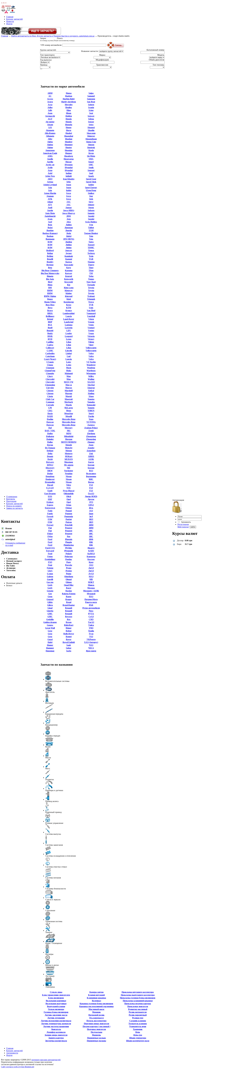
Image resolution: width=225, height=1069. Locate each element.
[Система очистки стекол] (47, 861)
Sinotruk (91, 147)
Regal (68, 602)
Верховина (91, 476)
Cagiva (50, 345)
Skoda (91, 150)
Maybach (68, 402)
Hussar (68, 162)
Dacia (50, 413)
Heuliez (68, 107)
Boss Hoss (50, 305)
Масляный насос (96, 1009)
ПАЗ (91, 596)
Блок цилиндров (56, 998)
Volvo (91, 353)
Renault (68, 608)
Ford (50, 539)
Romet (69, 636)
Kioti (69, 299)
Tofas (91, 276)
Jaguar (68, 207)
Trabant (91, 296)
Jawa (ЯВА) (68, 210)
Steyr (91, 202)
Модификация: (102, 60)
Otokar (68, 508)
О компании (11, 496)
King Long (68, 288)
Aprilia (50, 162)
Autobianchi (50, 216)
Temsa (91, 250)
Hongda (68, 125)
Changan (50, 368)
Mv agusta (68, 465)
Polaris (69, 554)
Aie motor (50, 122)
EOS (50, 496)
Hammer (50, 648)
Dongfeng (50, 476)
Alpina (50, 145)
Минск (91, 585)
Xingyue (91, 388)
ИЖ (91, 542)
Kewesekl (68, 282)
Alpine (50, 147)
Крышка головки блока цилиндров (96, 1003)
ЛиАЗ (91, 568)
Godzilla (50, 619)
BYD (50, 339)
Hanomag (50, 651)
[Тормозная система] (47, 916)
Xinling (91, 393)
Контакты (10, 499)
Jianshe (68, 230)
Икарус (91, 548)
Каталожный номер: (156, 50)
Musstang (68, 462)
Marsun (68, 393)
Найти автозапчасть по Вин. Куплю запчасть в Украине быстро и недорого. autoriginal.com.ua (52, 36)
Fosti (50, 554)
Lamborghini (68, 313)
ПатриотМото (91, 599)
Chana (50, 365)
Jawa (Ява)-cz (68, 213)
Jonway (68, 250)
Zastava (91, 425)
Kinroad (68, 296)
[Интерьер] (47, 697)
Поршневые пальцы (96, 1041)
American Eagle (50, 153)
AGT (50, 119)
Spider (91, 185)
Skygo (91, 153)
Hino (69, 110)
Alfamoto (50, 136)
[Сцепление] (47, 905)
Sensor (91, 122)
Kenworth (68, 279)
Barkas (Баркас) (50, 233)
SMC (91, 165)
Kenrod (68, 276)
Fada (50, 511)
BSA (50, 325)
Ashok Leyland (50, 185)
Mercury (69, 428)
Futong (50, 568)
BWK (50, 336)
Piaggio (68, 542)
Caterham (50, 356)
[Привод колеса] (47, 796)
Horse (68, 130)
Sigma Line (91, 142)
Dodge (50, 473)
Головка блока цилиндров (56, 1012)
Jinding (68, 242)
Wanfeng (91, 368)
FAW (50, 519)
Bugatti (50, 330)
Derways (50, 462)
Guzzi (50, 639)
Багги (91, 462)
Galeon (50, 576)
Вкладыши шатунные (56, 1003)
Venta (91, 325)
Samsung (91, 99)
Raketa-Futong (68, 594)
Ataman (50, 196)
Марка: (102, 55)
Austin (50, 210)
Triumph (91, 299)
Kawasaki (68, 265)
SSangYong (91, 190)
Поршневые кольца (96, 1038)
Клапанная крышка (96, 998)
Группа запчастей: (48, 50)
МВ (91, 579)
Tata (91, 236)
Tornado (91, 285)
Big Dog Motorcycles (50, 273)
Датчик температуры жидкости (56, 1023)
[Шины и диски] (47, 959)
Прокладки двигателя (137, 1006)
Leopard (69, 336)
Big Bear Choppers (50, 270)
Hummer (69, 145)
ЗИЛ (91, 519)
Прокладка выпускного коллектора (138, 995)
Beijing (50, 256)
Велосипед (91, 473)
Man (69, 376)
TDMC (91, 247)
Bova (50, 308)
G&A (50, 571)
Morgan (68, 439)
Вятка (91, 482)
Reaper (68, 599)
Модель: (161, 55)
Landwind (68, 322)
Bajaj (50, 227)
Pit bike (68, 548)
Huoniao (68, 150)
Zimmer (91, 442)
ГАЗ (91, 485)
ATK (50, 199)
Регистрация (183, 524)
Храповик (137, 1029)
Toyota (91, 288)
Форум (9, 24)
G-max (50, 574)
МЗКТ (91, 582)
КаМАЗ (91, 554)
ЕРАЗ (91, 505)
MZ (68, 468)
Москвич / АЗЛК (91, 591)
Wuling (91, 379)
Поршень (96, 1035)
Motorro (68, 453)
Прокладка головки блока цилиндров (137, 998)
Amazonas (50, 150)
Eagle (50, 491)
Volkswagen (91, 348)
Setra (91, 125)
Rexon (68, 622)
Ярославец (91, 651)
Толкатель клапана (138, 1023)
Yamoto (91, 408)
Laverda (68, 328)
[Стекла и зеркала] (49, 894)
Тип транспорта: (47, 55)
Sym (91, 225)
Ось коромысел (96, 1018)
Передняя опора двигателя (96, 1023)
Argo (50, 170)
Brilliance (50, 316)
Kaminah (69, 256)
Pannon (68, 513)
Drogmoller (50, 482)
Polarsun (69, 556)
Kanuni (68, 259)
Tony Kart (91, 282)
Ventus (91, 330)
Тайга (91, 625)
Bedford (50, 250)
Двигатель (56, 1029)
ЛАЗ (91, 565)
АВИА (91, 456)
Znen (91, 445)
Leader (68, 333)
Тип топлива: (159, 65)
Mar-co (68, 385)
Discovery (50, 468)
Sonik (91, 167)
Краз (91, 562)
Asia (50, 187)
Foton (50, 556)
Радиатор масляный (137, 1009)
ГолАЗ (91, 493)
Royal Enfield (69, 642)
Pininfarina (69, 545)
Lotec (68, 362)
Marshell (69, 390)
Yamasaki (91, 405)
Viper (91, 345)
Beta (50, 268)
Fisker (50, 533)
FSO (50, 562)
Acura (50, 102)
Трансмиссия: (102, 65)
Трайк (91, 631)
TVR (91, 305)
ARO (50, 179)
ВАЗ (91, 471)
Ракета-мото (91, 602)
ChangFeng (50, 370)
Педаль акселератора (96, 1021)
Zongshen (91, 451)
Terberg (91, 253)
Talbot (91, 227)
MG (68, 431)
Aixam (50, 125)
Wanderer (91, 365)
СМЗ (91, 619)
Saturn (91, 104)
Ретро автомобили (91, 608)
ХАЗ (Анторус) (91, 642)
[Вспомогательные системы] (48, 675)
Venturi (91, 328)
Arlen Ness (50, 176)
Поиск (66, 39)
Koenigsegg (69, 302)
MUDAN (69, 459)
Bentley (50, 262)
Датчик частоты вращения (56, 1026)
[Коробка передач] (47, 730)
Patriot (69, 519)
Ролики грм (137, 1018)
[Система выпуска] (47, 828)
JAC (69, 202)
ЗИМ (91, 525)
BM (50, 288)
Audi (50, 207)
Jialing (69, 225)
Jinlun (68, 247)
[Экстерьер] (50, 970)
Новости (10, 21)
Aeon (50, 113)
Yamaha (91, 402)
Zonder (91, 448)
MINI (68, 433)
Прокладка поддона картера (137, 1003)
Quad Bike (68, 585)
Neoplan (68, 473)
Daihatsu (50, 436)
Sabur (68, 648)
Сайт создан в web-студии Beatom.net (17, 1067)
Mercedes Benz (68, 419)
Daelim (50, 419)
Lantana (68, 325)
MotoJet (68, 448)
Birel (50, 282)
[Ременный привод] (47, 806)
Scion (91, 110)
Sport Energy (91, 187)
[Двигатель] (48, 686)
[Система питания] (48, 872)
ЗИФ (91, 539)
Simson (91, 145)
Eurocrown (50, 508)
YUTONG (91, 422)
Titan (91, 270)
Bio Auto (50, 279)
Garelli (50, 579)
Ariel (50, 173)
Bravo (50, 310)
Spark (91, 176)
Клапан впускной (96, 995)
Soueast (91, 170)
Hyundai (69, 167)
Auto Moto (50, 213)
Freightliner (50, 559)
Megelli (68, 416)
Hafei (50, 642)
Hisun (68, 113)
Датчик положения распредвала (56, 1021)
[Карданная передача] (49, 708)
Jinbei (68, 236)
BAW (50, 242)
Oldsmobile (69, 493)
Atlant (50, 202)
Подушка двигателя (96, 1029)
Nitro (68, 485)
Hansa (68, 93)
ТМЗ (91, 628)
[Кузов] (49, 741)
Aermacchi (50, 116)
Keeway (68, 273)
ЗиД (91, 516)
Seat (91, 113)
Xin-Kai (91, 385)
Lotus (68, 365)
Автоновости (12, 1053)
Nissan (69, 476)
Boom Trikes (50, 302)
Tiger (91, 268)
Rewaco (68, 616)
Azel (50, 222)
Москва (91, 588)
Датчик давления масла (56, 1015)
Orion (68, 505)
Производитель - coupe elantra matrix (114, 36)
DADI (50, 416)
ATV (50, 205)
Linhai (69, 353)
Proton (69, 571)
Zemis (91, 431)
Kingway (69, 290)
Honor (68, 127)
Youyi (91, 413)
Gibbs (50, 602)
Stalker (91, 193)
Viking (91, 342)
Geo (50, 594)
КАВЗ (91, 551)
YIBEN (91, 411)
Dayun (50, 445)
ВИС (91, 479)
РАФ (91, 605)
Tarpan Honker (91, 233)
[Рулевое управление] (47, 817)
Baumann (50, 239)
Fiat (50, 528)
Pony (68, 562)
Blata (50, 285)
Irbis (69, 182)
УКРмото (91, 639)
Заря (91, 513)
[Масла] (47, 752)
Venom (91, 322)
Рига (91, 611)
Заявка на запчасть (14, 508)
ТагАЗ (91, 622)
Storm (91, 207)
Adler (50, 107)
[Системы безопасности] (47, 883)
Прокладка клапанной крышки (138, 1001)
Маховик (96, 1012)
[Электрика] (48, 981)
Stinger (91, 205)
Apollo (50, 159)
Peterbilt (68, 525)
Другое (91, 499)
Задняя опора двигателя (56, 1035)
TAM (91, 230)
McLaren (68, 408)
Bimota (50, 276)
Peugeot (68, 528)
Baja (50, 225)
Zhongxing (91, 439)
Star (91, 196)
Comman (50, 402)
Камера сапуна (96, 992)
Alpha (50, 142)
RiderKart (68, 625)
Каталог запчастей (14, 19)
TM (91, 273)
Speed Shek (91, 182)
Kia (68, 285)
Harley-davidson (68, 102)
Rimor (68, 628)
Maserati (69, 399)
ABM (50, 93)
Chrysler (50, 388)
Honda (69, 119)
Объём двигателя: (157, 60)
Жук (91, 508)
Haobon (68, 96)
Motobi (68, 445)
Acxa (50, 104)
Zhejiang (91, 433)
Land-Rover (68, 319)
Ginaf (50, 608)
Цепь (137, 1032)
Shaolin (91, 130)
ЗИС (91, 531)
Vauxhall (91, 316)
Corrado (50, 405)
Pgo (68, 536)
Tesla (91, 256)
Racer (68, 588)
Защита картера (56, 1038)
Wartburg (91, 370)
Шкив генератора (137, 1038)
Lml (68, 356)
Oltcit (68, 496)
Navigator (68, 471)
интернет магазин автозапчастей (46, 1060)
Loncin (68, 359)
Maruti (68, 396)
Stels (91, 199)
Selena (91, 119)
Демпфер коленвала (56, 1032)
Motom (68, 451)
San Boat (91, 102)
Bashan (50, 236)
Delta (50, 453)
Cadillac (50, 342)
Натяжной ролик (96, 1015)
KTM (68, 308)
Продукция (11, 501)
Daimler (50, 439)
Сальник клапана (137, 1021)
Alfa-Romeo (50, 133)
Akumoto (50, 130)
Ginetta (50, 611)
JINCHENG (68, 239)
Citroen (50, 390)
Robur (69, 631)
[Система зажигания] (46, 839)
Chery (50, 376)
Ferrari (50, 525)
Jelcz (69, 222)
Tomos (91, 279)
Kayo (68, 268)
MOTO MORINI (68, 442)
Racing (68, 591)
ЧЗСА (91, 648)
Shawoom (91, 133)
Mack (68, 368)
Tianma (91, 262)
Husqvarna (69, 159)
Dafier (50, 433)
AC (50, 96)
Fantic (50, 513)
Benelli (50, 259)
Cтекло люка (56, 992)
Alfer (50, 139)
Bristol (50, 319)
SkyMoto (91, 156)
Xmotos (91, 399)
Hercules (69, 104)
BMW (50, 290)
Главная (9, 17)
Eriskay (50, 502)
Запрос (48, 39)
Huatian (68, 139)
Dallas (50, 442)
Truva (91, 302)
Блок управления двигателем (56, 995)
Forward (50, 551)
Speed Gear (91, 179)
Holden (68, 116)
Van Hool (91, 310)
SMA (91, 159)
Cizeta (50, 396)
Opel (69, 499)
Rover (68, 639)
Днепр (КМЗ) (91, 496)
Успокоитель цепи (137, 1026)
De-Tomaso (50, 448)
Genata (50, 591)
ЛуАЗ (91, 574)
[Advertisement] (106, 73)
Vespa (91, 333)
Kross (68, 305)
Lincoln (68, 350)
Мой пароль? (183, 527)
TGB (91, 259)
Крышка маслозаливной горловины (96, 1006)
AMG (50, 156)
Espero (50, 505)
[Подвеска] (47, 774)
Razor (68, 596)
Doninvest (50, 479)
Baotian (50, 230)
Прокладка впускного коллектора (138, 992)
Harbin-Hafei (68, 99)
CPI (50, 408)
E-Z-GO (50, 488)
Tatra (91, 242)
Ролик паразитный (138, 1015)
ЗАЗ (91, 511)
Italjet (68, 190)
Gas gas (50, 582)
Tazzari (91, 245)
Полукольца (96, 1032)
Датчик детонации (56, 1018)
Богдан (91, 465)
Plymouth (68, 551)
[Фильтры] (47, 948)
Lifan (68, 342)
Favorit (50, 516)
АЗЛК (91, 459)
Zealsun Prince (91, 428)
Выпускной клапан (56, 1006)
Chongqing (50, 385)
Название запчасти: (89, 51)
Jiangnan (69, 227)
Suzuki (91, 216)
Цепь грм (137, 1035)
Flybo (50, 536)
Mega (68, 411)
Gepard (50, 599)
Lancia (69, 316)
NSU (69, 488)
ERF (50, 499)
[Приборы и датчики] (49, 785)
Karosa (68, 262)
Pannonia (68, 516)
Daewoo (50, 422)
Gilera (50, 605)
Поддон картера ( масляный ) (96, 1026)
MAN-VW (68, 382)
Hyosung (69, 165)
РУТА (91, 614)
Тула (91, 634)
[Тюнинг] (47, 927)
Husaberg (68, 156)
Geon (50, 596)
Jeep (69, 219)
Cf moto (50, 362)
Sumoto (91, 213)
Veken (91, 319)
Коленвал (96, 1001)
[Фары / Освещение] (50, 938)
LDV (68, 330)
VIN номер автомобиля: (51, 45)
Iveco (68, 193)
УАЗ (91, 636)
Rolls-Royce (68, 634)
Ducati (50, 485)
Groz (50, 631)
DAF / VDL (50, 431)
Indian (69, 173)
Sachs (68, 651)
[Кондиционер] (47, 719)
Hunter (68, 147)
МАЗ (91, 576)
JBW (68, 216)
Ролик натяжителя (138, 1012)
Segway (91, 116)
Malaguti (69, 373)
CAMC (50, 350)
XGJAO (91, 382)
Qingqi (69, 579)
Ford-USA (50, 548)
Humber (68, 142)
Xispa (91, 396)
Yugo (91, 419)
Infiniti (69, 176)
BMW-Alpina (50, 296)
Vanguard (91, 313)
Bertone (50, 265)
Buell (50, 328)
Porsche (68, 565)
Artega (50, 182)
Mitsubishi (68, 436)
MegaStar (68, 413)
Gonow (50, 625)
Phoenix (68, 539)
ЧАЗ (91, 645)
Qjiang (69, 582)
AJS (50, 127)
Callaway (50, 348)
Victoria (91, 336)
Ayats (50, 219)
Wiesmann (91, 373)
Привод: (44, 65)
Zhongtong (91, 436)
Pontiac (68, 559)
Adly (50, 110)
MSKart (68, 456)
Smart (91, 162)
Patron (69, 522)
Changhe (50, 373)
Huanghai (68, 136)
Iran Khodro (68, 179)
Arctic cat (50, 165)
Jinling (69, 245)
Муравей (91, 594)
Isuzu (68, 185)
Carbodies (50, 353)
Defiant (50, 451)
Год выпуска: (46, 60)
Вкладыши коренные (56, 1001)
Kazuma (68, 270)
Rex (68, 619)
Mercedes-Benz (68, 425)
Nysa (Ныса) (68, 491)
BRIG (50, 313)
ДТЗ (91, 502)
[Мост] (47, 763)
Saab (68, 645)
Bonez (50, 299)
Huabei (68, 133)
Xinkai (91, 390)
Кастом (91, 559)
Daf (50, 428)
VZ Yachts (91, 362)
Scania (91, 107)
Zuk (91, 453)
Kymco (68, 310)
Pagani (69, 511)
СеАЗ (91, 616)
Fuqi (50, 565)
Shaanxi (91, 127)
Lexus (68, 339)
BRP (50, 322)
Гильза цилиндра (56, 1009)
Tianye (91, 265)
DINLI (50, 465)
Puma (68, 574)
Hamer (50, 645)
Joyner (69, 253)
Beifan (50, 253)
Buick (50, 333)
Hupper (68, 153)
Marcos (68, 388)
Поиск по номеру (14, 506)
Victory (91, 339)
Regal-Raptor (69, 605)
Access (50, 99)
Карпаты (91, 556)
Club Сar (50, 399)
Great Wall (50, 628)
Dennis (50, 456)
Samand (91, 96)
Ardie (50, 167)
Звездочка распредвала (56, 1041)
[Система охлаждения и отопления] (48, 850)
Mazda (69, 405)
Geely (50, 585)
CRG (50, 411)
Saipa (91, 93)
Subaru (91, 210)
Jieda (68, 233)
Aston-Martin (50, 193)
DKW (50, 471)
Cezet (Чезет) (50, 359)
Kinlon (69, 293)
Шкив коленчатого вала (137, 1041)
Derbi (50, 459)
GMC (50, 614)
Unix (91, 308)
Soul (91, 173)
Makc (68, 370)
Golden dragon (50, 622)
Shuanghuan (91, 139)
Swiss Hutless (91, 222)
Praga (68, 568)
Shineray (91, 136)
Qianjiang (68, 576)
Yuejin (91, 416)
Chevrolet (50, 379)
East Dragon (50, 493)
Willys (91, 376)
